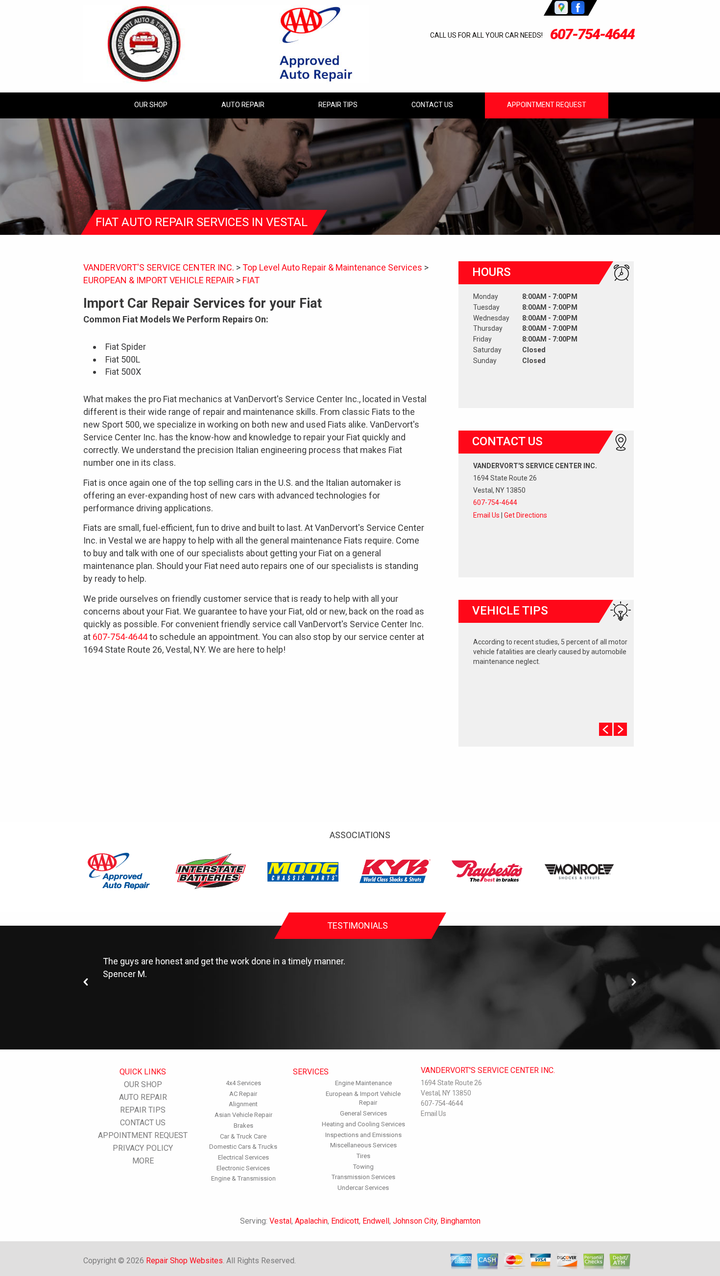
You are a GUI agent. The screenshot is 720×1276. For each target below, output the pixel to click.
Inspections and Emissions (363, 1135)
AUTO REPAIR (242, 105)
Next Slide (620, 729)
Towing (363, 1166)
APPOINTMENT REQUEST (546, 105)
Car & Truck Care (243, 1136)
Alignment (243, 1104)
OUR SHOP (151, 105)
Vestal (280, 1221)
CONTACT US (432, 105)
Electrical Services (243, 1157)
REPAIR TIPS (338, 105)
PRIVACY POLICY (143, 1148)
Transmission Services (363, 1177)
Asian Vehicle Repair (243, 1114)
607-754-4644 (592, 34)
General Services (363, 1113)
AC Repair (243, 1093)
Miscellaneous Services (363, 1145)
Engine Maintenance (363, 1083)
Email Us (486, 515)
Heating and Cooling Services (363, 1124)
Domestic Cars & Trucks (243, 1146)
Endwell (375, 1221)
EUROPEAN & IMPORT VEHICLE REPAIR (158, 280)
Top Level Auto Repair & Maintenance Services (332, 267)
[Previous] (86, 982)
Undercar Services (363, 1187)
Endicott (345, 1221)
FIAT (251, 280)
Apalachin (311, 1221)
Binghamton (460, 1221)
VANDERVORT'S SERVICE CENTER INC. (158, 267)
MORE (143, 1160)
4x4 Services (243, 1083)
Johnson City (415, 1221)
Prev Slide (605, 729)
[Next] (634, 982)
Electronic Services (243, 1168)
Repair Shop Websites (184, 1260)
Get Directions (525, 515)
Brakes (243, 1125)
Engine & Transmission (243, 1178)
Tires (363, 1156)
